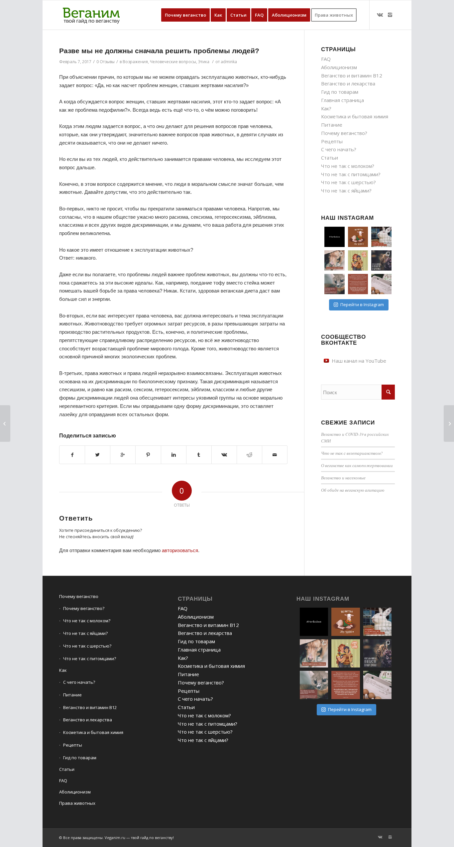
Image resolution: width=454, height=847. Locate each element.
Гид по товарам (339, 91)
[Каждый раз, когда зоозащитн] (334, 284)
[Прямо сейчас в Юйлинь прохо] (334, 260)
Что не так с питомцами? (351, 174)
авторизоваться (180, 550)
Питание (331, 124)
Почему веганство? (344, 133)
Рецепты (332, 141)
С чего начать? (338, 149)
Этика (203, 61)
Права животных (77, 803)
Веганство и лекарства (348, 83)
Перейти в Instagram (362, 304)
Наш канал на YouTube (359, 360)
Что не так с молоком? (347, 166)
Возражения (135, 61)
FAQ (326, 59)
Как (63, 670)
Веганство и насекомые (343, 477)
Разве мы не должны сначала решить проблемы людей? (159, 51)
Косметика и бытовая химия (354, 116)
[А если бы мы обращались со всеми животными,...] (5, 423)
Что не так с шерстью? (348, 182)
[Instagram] (390, 15)
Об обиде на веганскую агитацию (352, 490)
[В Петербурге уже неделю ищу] (381, 237)
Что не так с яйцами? (346, 190)
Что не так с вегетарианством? (352, 453)
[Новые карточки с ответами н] (381, 260)
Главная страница (342, 100)
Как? (326, 108)
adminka (229, 61)
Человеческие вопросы (173, 61)
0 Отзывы (105, 61)
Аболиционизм (339, 67)
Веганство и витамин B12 (351, 75)
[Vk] (380, 15)
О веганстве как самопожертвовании (357, 465)
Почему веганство (78, 596)
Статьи (329, 157)
